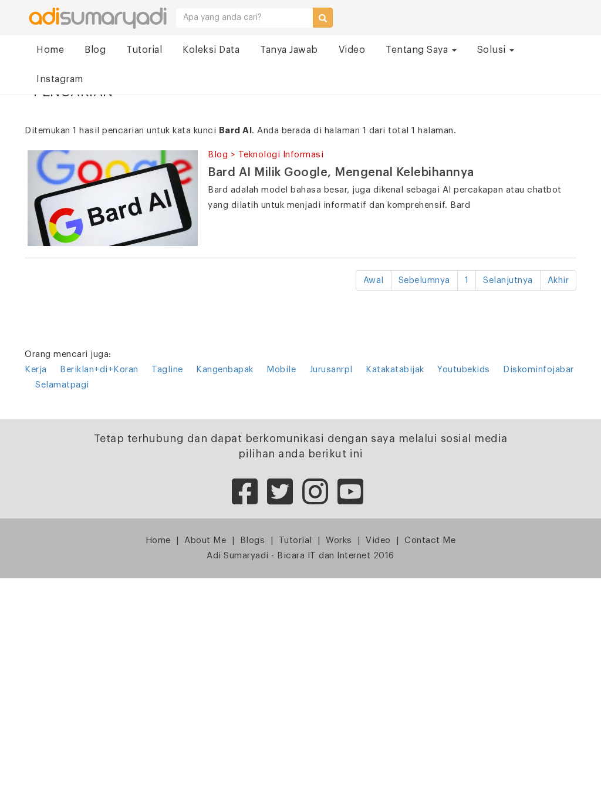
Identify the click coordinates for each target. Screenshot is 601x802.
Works (339, 540)
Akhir (558, 280)
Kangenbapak (225, 369)
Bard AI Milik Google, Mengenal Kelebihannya (341, 172)
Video (352, 50)
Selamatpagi (62, 384)
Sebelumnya (424, 280)
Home (50, 50)
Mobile (281, 369)
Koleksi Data (211, 50)
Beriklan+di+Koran (99, 369)
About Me (205, 540)
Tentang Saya (418, 50)
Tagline (167, 369)
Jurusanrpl (331, 369)
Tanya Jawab (289, 50)
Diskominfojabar (538, 369)
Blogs (252, 540)
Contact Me (429, 540)
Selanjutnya (508, 280)
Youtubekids (463, 369)
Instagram (59, 79)
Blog (95, 50)
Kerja (36, 369)
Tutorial (144, 50)
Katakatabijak (395, 369)
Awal (373, 280)
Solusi (493, 50)
